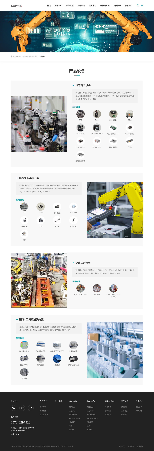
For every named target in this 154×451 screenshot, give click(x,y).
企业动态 (124, 411)
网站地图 (122, 446)
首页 (49, 5)
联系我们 (128, 5)
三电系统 (72, 411)
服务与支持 (105, 5)
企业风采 (70, 5)
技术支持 (108, 411)
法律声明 (131, 446)
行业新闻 (124, 407)
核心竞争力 (44, 414)
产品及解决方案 (32, 56)
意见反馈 (108, 414)
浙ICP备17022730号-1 (65, 446)
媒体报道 (124, 414)
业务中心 (81, 5)
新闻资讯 (117, 5)
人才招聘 (139, 411)
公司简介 (43, 407)
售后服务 (108, 407)
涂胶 (70, 426)
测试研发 (72, 422)
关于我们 (58, 5)
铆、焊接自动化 (74, 418)
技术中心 (92, 5)
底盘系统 (72, 407)
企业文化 (43, 411)
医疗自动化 (73, 414)
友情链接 (140, 446)
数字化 (71, 429)
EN (142, 5)
